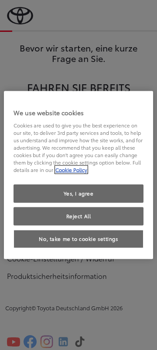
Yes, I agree (79, 193)
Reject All (78, 216)
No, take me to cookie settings (78, 238)
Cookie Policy (71, 169)
